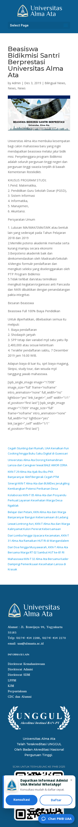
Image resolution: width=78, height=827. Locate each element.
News (12, 88)
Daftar (56, 800)
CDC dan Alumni (19, 697)
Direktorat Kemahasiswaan (26, 664)
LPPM (12, 680)
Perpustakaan (17, 691)
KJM (11, 686)
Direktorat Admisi (20, 669)
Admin (16, 83)
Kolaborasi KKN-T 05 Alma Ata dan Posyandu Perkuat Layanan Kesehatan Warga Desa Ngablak (37, 500)
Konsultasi (21, 799)
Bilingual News (55, 83)
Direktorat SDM (19, 675)
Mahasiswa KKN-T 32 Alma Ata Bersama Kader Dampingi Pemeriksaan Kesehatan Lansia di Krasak (38, 564)
